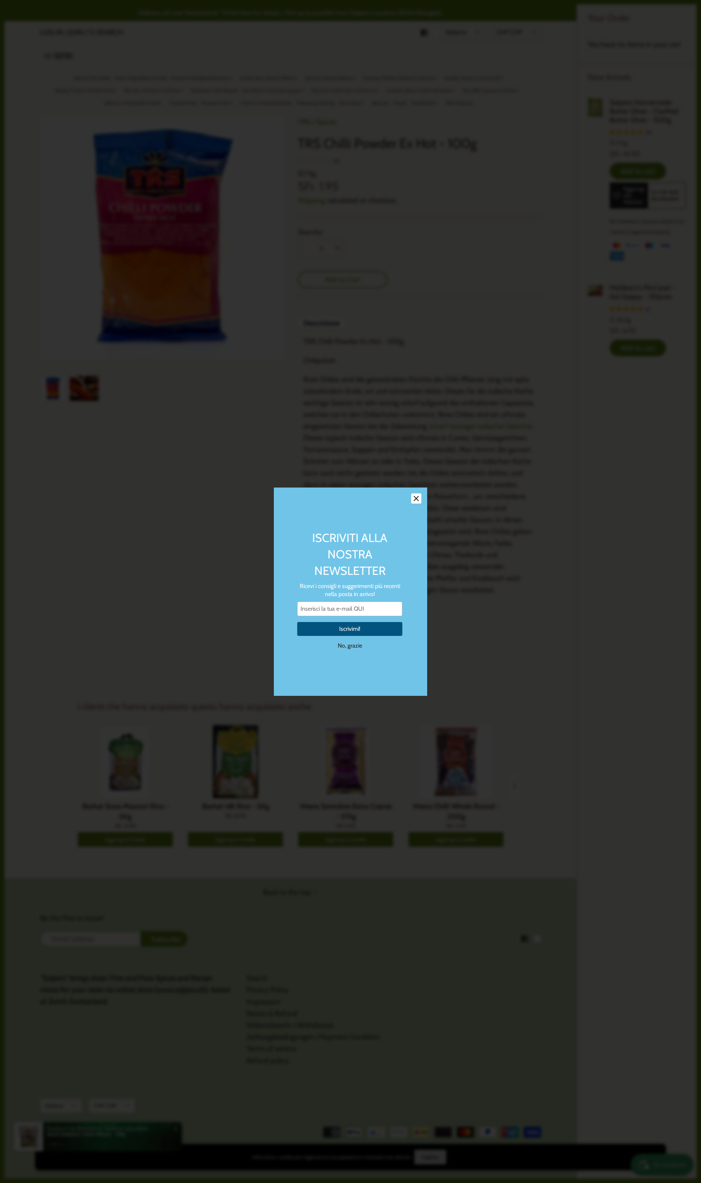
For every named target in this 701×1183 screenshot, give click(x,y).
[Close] (416, 498)
